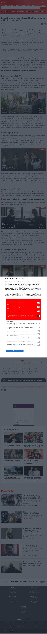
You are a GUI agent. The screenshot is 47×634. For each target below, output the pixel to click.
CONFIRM (14, 350)
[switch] (38, 303)
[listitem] (23, 300)
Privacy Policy (30, 355)
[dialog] (23, 317)
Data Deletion (16, 355)
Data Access (23, 355)
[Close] (44, 279)
